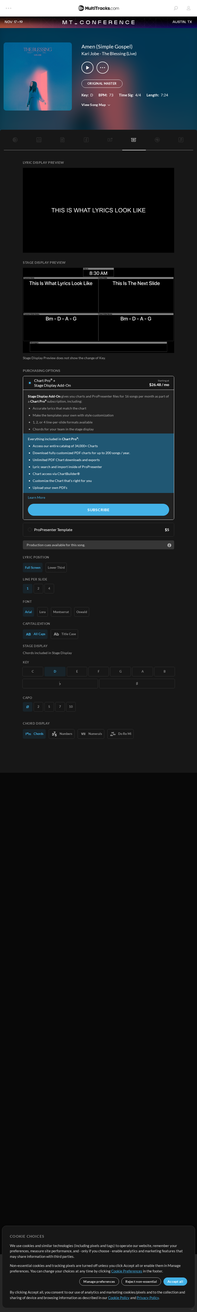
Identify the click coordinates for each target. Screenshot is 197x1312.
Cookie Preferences (126, 1271)
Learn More (36, 497)
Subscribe (98, 509)
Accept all (175, 1281)
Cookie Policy (118, 1297)
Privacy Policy (148, 1297)
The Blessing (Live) (119, 53)
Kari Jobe (90, 53)
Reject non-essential (141, 1281)
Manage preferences (99, 1281)
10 (71, 707)
